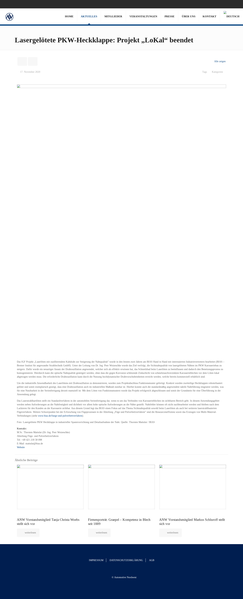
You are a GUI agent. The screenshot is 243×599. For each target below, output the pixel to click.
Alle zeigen (220, 61)
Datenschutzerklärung (126, 560)
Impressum (96, 560)
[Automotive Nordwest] (9, 16)
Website (21, 447)
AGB (151, 560)
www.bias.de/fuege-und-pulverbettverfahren (60, 415)
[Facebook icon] (230, 4)
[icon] (235, 4)
